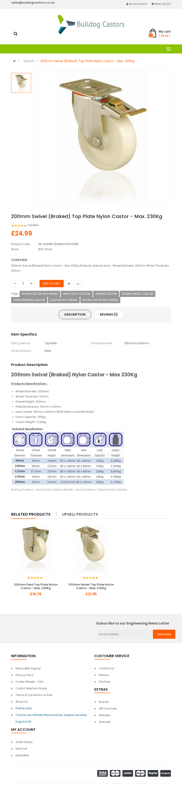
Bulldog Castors (22, 489)
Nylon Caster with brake (100, 300)
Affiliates (104, 715)
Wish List (21, 749)
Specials (105, 722)
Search (29, 61)
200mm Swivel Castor (137, 294)
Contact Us (106, 668)
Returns (104, 675)
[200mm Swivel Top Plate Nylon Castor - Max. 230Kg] (91, 549)
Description (74, 314)
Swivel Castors (86, 489)
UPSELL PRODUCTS (80, 514)
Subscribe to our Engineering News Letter (133, 623)
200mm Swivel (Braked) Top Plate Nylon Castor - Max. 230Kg (87, 61)
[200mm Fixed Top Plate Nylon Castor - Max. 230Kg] (35, 549)
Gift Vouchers (108, 708)
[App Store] (134, 773)
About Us (22, 701)
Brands (104, 702)
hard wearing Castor (29, 300)
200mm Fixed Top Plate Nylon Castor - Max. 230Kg (35, 586)
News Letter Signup (28, 668)
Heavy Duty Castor (76, 294)
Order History (24, 742)
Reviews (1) (109, 314)
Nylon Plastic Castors (112, 489)
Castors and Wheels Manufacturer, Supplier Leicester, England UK (51, 718)
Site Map (104, 682)
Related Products (31, 514)
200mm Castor (106, 294)
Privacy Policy (25, 675)
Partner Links (24, 708)
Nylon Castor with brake (40, 294)
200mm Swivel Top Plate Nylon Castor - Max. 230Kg (91, 586)
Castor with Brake (63, 300)
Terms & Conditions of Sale (34, 695)
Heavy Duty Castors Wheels (54, 489)
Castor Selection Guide (31, 688)
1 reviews (33, 225)
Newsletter (22, 755)
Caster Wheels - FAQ (29, 682)
